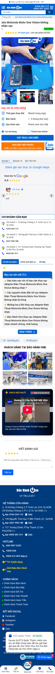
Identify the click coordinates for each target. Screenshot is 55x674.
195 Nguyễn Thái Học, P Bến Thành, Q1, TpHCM (29, 519)
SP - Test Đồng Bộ (11, 340)
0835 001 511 (12, 253)
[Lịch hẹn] (51, 7)
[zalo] (50, 147)
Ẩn (24, 274)
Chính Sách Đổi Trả (13, 591)
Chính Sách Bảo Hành (15, 583)
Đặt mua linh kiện (27, 137)
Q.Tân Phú (31, 161)
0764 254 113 (12, 229)
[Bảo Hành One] (14, 7)
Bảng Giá (27, 672)
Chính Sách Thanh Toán (16, 604)
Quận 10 (18, 161)
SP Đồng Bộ (32, 340)
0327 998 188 (12, 241)
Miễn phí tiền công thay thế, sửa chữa (23, 147)
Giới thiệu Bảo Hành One (17, 570)
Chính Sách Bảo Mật (14, 587)
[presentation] (3, 63)
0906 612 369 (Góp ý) (16, 556)
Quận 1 (7, 161)
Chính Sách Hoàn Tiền (15, 600)
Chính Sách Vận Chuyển (16, 596)
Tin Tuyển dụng (15, 562)
